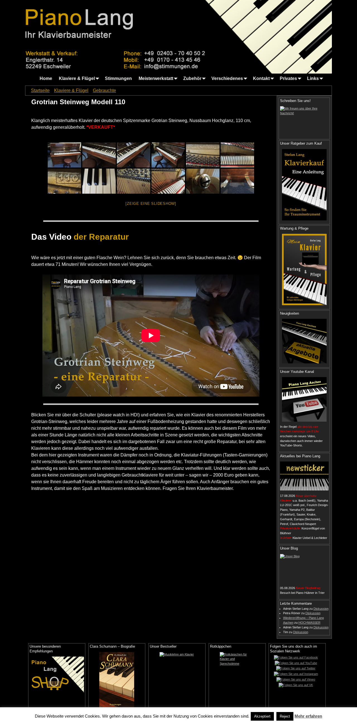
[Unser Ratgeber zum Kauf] (304, 184)
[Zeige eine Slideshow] (151, 203)
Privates (288, 78)
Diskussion (321, 608)
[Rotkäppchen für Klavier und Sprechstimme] (237, 680)
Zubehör (192, 78)
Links (313, 78)
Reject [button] (285, 716)
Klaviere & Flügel (77, 78)
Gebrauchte (104, 90)
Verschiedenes (227, 78)
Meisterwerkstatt (156, 78)
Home (46, 78)
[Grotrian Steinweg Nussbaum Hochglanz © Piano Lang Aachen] (64, 154)
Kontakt (261, 78)
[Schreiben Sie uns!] (304, 120)
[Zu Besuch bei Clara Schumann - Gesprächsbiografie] (117, 680)
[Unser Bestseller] (177, 680)
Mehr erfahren (308, 716)
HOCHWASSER (309, 622)
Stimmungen (118, 78)
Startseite (40, 90)
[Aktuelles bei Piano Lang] (304, 475)
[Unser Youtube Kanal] (304, 399)
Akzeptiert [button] (262, 716)
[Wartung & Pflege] (304, 269)
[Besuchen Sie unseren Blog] (304, 568)
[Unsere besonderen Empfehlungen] (57, 675)
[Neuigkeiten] (304, 341)
